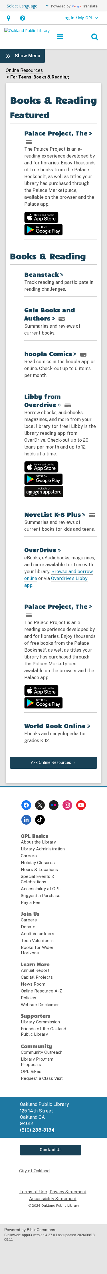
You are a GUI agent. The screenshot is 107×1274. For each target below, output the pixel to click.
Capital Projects (37, 977)
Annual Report (35, 970)
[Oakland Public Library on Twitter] (40, 805)
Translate (90, 6)
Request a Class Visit (42, 1078)
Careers (29, 855)
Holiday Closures (38, 862)
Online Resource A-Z (41, 990)
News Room (33, 984)
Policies (28, 997)
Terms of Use (33, 1191)
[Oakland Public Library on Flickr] (53, 805)
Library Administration (43, 848)
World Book (55, 725)
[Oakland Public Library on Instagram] (67, 805)
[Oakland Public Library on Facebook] (26, 805)
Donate (28, 926)
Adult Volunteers (37, 933)
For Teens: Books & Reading (39, 76)
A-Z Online (51, 762)
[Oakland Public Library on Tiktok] (40, 820)
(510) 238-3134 (37, 1130)
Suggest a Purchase (40, 895)
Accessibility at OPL (41, 888)
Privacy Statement (68, 1191)
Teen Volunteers (37, 940)
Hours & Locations (39, 869)
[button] (8, 17)
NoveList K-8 (52, 514)
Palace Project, (55, 133)
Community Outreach (41, 1052)
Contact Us (51, 1149)
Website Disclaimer (40, 1004)
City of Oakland (34, 1170)
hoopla (48, 353)
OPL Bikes (31, 1071)
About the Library (38, 841)
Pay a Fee (31, 902)
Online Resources (24, 70)
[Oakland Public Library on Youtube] (81, 805)
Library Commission (40, 1021)
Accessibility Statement (52, 1198)
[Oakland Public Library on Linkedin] (26, 820)
